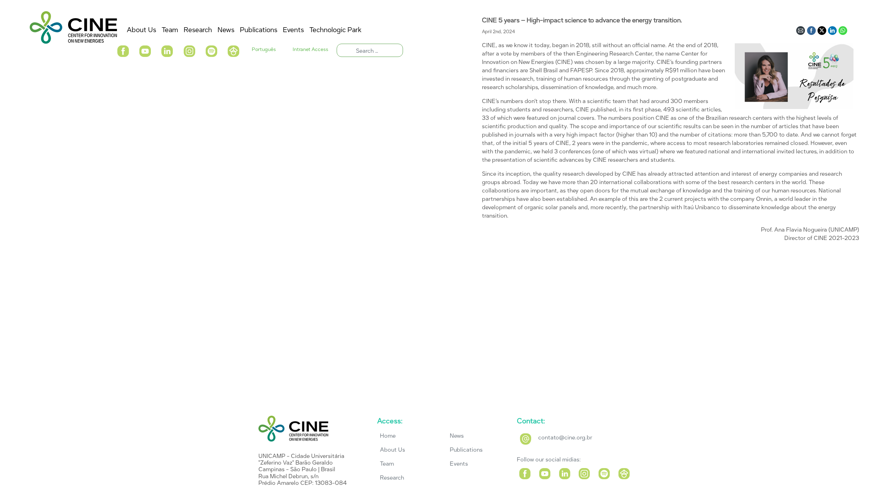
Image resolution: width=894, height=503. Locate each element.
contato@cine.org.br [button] (565, 437)
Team (387, 463)
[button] (123, 50)
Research (392, 477)
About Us (392, 449)
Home (388, 435)
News (457, 435)
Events (459, 463)
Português (264, 49)
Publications (466, 449)
